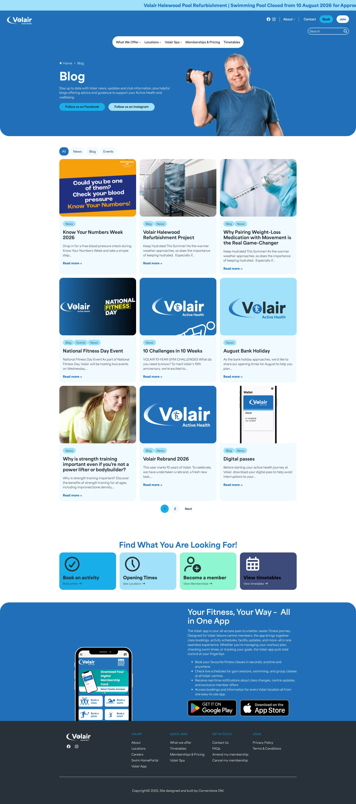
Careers (137, 754)
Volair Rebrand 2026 (166, 458)
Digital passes (239, 458)
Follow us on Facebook (82, 106)
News (69, 223)
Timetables (178, 748)
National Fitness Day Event (93, 350)
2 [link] (175, 509)
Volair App (139, 766)
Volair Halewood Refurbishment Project (168, 234)
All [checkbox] (64, 151)
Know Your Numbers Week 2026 (93, 234)
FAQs (216, 748)
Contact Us (220, 742)
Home (67, 63)
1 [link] (164, 509)
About (136, 742)
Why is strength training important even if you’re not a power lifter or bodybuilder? (96, 464)
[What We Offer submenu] (140, 42)
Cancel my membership (230, 760)
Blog (148, 223)
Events (80, 342)
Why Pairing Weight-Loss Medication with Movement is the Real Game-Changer (257, 237)
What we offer (180, 742)
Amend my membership (230, 754)
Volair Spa (177, 760)
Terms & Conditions (267, 748)
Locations (138, 748)
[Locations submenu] (160, 42)
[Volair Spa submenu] (181, 42)
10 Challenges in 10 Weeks (172, 350)
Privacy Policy (263, 742)
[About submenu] (294, 19)
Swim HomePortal (144, 760)
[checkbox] (77, 151)
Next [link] (188, 509)
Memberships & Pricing (187, 754)
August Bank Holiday (246, 350)
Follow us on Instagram (131, 106)
